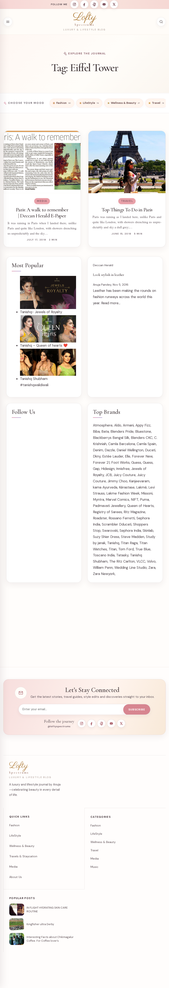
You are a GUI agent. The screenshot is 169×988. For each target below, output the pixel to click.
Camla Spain (146, 444)
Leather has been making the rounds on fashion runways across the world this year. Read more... (124, 296)
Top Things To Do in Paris (127, 209)
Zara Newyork (104, 573)
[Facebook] (84, 4)
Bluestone (143, 431)
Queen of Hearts (140, 505)
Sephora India (130, 530)
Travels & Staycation (23, 856)
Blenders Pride (122, 431)
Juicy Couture (125, 475)
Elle (127, 456)
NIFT (134, 499)
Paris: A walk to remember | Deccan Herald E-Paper (42, 212)
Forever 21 (101, 462)
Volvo (151, 561)
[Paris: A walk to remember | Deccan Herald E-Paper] (42, 162)
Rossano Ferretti (122, 518)
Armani (128, 425)
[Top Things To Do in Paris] (126, 162)
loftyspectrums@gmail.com (81, 979)
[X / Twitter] (114, 4)
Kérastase (127, 487)
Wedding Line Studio (130, 567)
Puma (144, 499)
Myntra (98, 499)
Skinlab (148, 530)
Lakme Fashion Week (123, 493)
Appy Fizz (142, 425)
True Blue (142, 549)
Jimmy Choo (117, 481)
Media (42, 201)
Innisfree (123, 468)
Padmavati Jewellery (109, 505)
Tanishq (113, 543)
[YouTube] (104, 4)
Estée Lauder (112, 456)
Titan (113, 549)
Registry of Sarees (107, 512)
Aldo (117, 425)
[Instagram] (74, 4)
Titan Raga (129, 543)
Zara (151, 567)
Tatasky (122, 555)
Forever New (142, 456)
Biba (96, 431)
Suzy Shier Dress (106, 536)
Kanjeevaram (139, 481)
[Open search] (161, 21)
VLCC (140, 561)
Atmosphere (103, 425)
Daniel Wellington (130, 450)
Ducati (150, 450)
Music (94, 867)
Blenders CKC (142, 437)
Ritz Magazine (134, 512)
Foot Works (120, 462)
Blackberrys (102, 437)
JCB (109, 475)
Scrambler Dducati (116, 524)
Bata (105, 431)
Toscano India (104, 555)
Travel (127, 201)
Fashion (14, 825)
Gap (96, 468)
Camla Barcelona (121, 444)
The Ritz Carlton (122, 561)
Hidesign (108, 468)
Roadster (100, 518)
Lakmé (141, 487)
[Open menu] (7, 21)
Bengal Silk (121, 437)
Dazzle (110, 450)
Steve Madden (132, 536)
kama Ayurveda (105, 487)
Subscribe (136, 709)
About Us (15, 877)
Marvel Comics (117, 499)
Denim (98, 450)
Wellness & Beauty (21, 846)
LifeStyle (15, 835)
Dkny (97, 456)
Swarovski (110, 530)
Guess (136, 462)
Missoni (147, 493)
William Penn (103, 567)
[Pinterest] (94, 4)
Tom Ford (126, 549)
